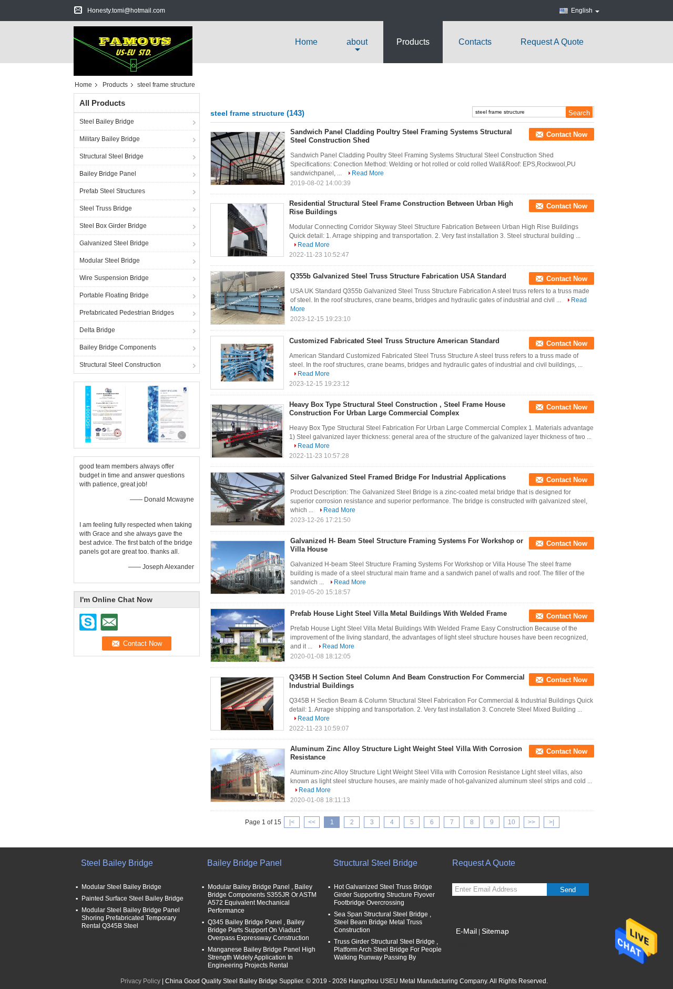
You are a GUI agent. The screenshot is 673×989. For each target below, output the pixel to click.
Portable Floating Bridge (114, 295)
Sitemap (495, 931)
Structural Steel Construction (120, 364)
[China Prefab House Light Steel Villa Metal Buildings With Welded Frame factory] (247, 635)
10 (511, 822)
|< (291, 822)
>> (531, 822)
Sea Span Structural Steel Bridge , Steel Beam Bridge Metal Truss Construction (382, 922)
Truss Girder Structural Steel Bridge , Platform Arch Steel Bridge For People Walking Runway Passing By (388, 949)
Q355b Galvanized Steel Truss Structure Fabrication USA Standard (398, 276)
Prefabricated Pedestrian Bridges (126, 312)
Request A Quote (552, 41)
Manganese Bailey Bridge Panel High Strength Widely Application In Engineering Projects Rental (261, 957)
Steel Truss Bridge (105, 208)
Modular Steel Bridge (109, 260)
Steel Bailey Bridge (106, 121)
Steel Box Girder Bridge (113, 225)
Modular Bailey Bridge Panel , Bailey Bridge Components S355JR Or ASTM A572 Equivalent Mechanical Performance (262, 898)
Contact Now (566, 134)
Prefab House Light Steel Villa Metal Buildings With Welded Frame (398, 613)
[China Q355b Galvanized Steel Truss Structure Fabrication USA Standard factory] (247, 298)
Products (413, 41)
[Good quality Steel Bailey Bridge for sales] (105, 413)
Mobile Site (474, 944)
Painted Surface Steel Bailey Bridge (132, 898)
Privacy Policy (140, 981)
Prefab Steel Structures (112, 191)
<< (311, 822)
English (582, 10)
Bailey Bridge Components (117, 347)
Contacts (475, 41)
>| (551, 822)
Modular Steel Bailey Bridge (121, 887)
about (357, 41)
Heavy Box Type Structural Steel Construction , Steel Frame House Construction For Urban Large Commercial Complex (397, 409)
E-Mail (466, 931)
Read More (368, 173)
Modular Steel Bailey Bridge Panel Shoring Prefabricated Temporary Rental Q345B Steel (130, 918)
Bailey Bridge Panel (107, 173)
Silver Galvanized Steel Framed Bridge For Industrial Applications (398, 477)
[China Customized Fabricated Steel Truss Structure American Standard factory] (247, 362)
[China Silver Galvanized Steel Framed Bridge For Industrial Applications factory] (247, 499)
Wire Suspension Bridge (114, 278)
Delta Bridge (97, 330)
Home (306, 41)
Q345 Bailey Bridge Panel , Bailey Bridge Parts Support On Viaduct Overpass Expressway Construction (258, 930)
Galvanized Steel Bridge (114, 243)
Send (568, 890)
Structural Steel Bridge (111, 156)
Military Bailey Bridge (109, 139)
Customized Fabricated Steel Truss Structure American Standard (394, 341)
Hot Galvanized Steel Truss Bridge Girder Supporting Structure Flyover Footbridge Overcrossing (384, 894)
